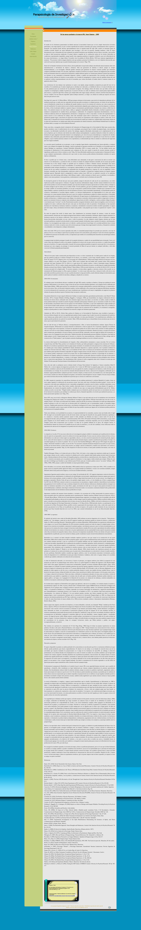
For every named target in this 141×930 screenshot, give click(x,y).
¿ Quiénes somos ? (33, 39)
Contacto (33, 54)
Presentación (33, 36)
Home (33, 34)
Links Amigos (33, 51)
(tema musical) (33, 56)
